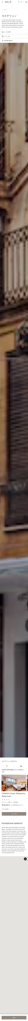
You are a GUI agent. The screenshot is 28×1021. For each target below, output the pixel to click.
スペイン (6, 9)
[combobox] (22, 2)
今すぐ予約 (14, 814)
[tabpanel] (14, 795)
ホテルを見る (5, 809)
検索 (14, 1017)
